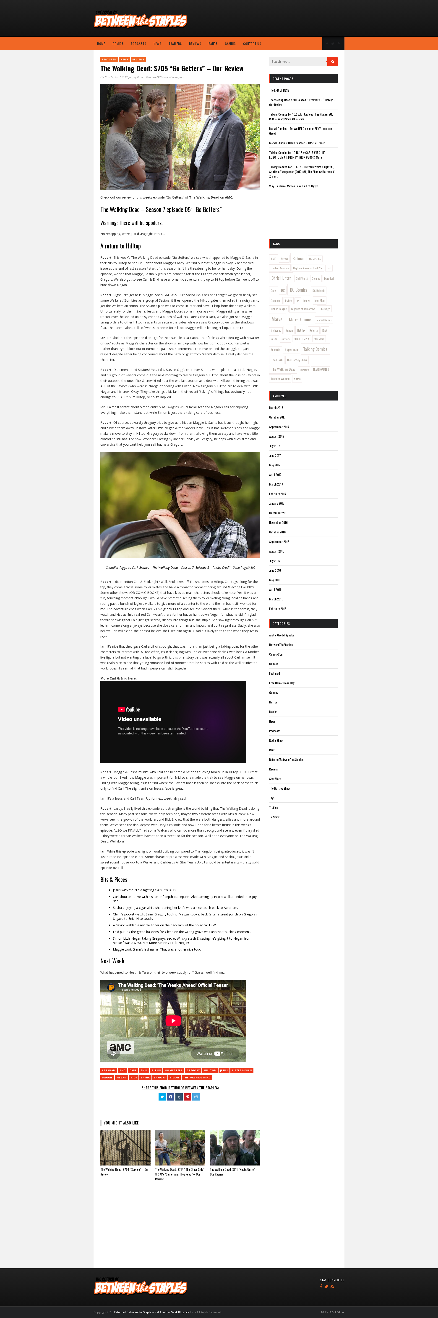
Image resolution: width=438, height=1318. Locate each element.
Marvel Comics (300, 319)
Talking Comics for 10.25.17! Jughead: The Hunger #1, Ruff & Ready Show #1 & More (301, 116)
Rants (213, 43)
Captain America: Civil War (308, 268)
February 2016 (277, 608)
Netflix (301, 330)
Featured (109, 59)
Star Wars (319, 339)
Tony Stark (304, 369)
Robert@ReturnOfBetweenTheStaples (160, 77)
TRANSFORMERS (321, 369)
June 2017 (275, 455)
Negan (121, 1077)
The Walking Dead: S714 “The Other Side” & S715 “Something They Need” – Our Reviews (179, 1174)
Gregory (193, 1070)
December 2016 (278, 512)
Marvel (277, 319)
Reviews (195, 43)
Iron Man (320, 300)
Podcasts (138, 43)
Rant (272, 749)
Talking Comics (315, 349)
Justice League (279, 309)
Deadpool (276, 300)
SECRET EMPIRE (302, 339)
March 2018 (276, 407)
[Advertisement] (307, 19)
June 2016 (275, 570)
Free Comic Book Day (281, 682)
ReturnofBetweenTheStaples (286, 759)
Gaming (230, 43)
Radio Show (276, 740)
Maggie (107, 1077)
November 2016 (278, 522)
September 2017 (279, 426)
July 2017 (274, 445)
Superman (291, 349)
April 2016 (275, 589)
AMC (122, 1070)
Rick (324, 330)
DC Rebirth (319, 290)
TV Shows (275, 816)
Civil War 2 (302, 278)
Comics (118, 43)
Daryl (273, 290)
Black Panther (315, 259)
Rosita (274, 339)
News (157, 43)
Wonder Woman (280, 378)
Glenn (156, 1070)
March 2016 (276, 599)
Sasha (145, 1077)
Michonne (276, 330)
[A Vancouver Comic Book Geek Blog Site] (141, 28)
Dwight (288, 300)
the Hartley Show (297, 359)
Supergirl (276, 349)
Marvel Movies (324, 320)
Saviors (160, 1077)
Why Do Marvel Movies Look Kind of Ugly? (293, 185)
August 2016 (276, 551)
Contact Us (252, 43)
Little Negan (242, 1070)
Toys (271, 797)
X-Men (297, 379)
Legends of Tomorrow (303, 309)
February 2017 (277, 493)
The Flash (277, 359)
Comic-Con (275, 654)
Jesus (224, 1070)
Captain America (280, 268)
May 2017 (274, 465)
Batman (299, 258)
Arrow (284, 258)
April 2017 (275, 474)
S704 (133, 1077)
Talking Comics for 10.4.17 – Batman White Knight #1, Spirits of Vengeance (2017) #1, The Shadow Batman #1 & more (302, 171)
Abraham (108, 1070)
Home (101, 43)
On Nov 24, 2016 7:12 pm (116, 77)
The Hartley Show (279, 788)
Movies (273, 711)
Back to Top (331, 1312)
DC (283, 290)
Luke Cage (324, 309)
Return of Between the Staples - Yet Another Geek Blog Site (151, 1312)
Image (306, 300)
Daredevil (329, 278)
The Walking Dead (197, 1077)
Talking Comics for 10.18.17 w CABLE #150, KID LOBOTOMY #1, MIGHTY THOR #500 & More (297, 155)
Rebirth (314, 330)
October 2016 (277, 532)
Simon (174, 1077)
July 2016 (274, 560)
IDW (298, 300)
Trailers (175, 43)
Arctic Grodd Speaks (281, 635)
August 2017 (276, 436)
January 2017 (276, 503)
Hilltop (210, 1070)
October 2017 (277, 417)
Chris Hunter (281, 278)
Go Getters (173, 1070)
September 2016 (279, 541)
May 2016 (274, 579)
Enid (144, 1070)
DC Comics (299, 290)
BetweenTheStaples (281, 644)
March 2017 (276, 484)
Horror (273, 702)
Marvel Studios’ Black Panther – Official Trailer (297, 142)
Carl (133, 1070)
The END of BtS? (279, 90)
